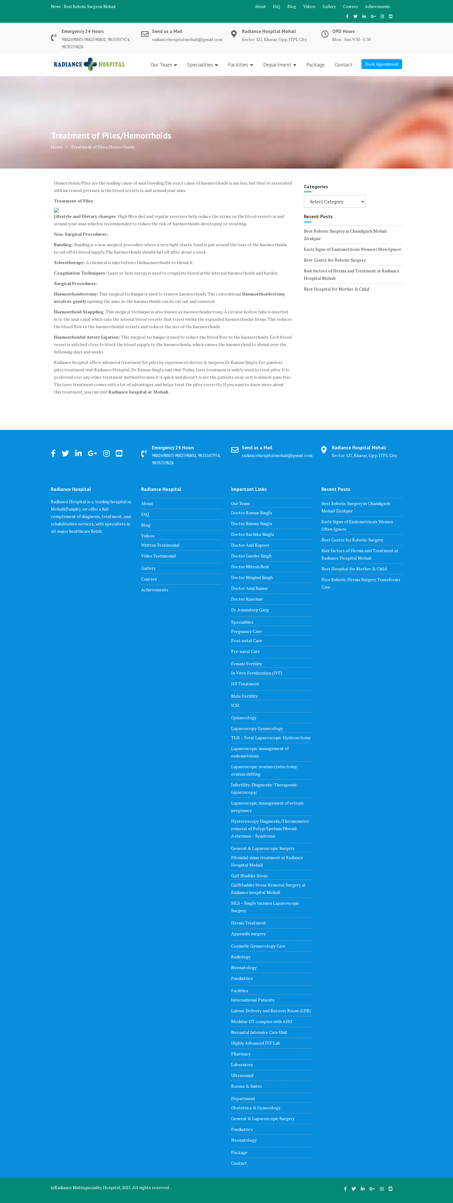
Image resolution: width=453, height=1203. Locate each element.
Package (315, 64)
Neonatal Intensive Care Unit (259, 1032)
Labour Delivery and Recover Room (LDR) (271, 1010)
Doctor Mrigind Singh (252, 577)
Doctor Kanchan (247, 599)
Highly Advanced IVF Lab (255, 1043)
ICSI (235, 705)
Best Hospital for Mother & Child (336, 289)
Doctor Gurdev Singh (251, 556)
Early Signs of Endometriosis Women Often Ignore (352, 249)
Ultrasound (242, 1075)
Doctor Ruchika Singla (252, 534)
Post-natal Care (246, 640)
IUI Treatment (245, 684)
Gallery (329, 6)
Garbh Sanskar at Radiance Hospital (95, 6)
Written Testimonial (160, 545)
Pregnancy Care (246, 631)
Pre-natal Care (245, 651)
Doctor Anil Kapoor (250, 545)
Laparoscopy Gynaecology (257, 728)
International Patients (252, 1000)
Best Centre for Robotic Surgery (335, 260)
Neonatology (244, 967)
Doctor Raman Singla (251, 513)
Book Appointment (381, 64)
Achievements (377, 6)
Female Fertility (246, 664)
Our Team (161, 64)
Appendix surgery (248, 933)
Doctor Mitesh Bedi (250, 566)
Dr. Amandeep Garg (250, 610)
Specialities (200, 64)
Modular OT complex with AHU (261, 1021)
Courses (350, 6)
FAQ (276, 6)
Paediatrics (242, 978)
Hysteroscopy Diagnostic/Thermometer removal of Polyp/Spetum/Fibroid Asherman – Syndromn (270, 828)
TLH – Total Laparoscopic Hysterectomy (271, 737)
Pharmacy (241, 1054)
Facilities (238, 64)
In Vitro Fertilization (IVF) (256, 673)
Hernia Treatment (248, 923)
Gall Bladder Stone (249, 876)
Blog (291, 6)
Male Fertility (244, 696)
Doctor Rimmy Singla (251, 523)
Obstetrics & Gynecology (255, 1108)
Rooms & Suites (246, 1086)
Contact (343, 64)
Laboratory (242, 1064)
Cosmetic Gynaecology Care (258, 946)
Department (277, 64)
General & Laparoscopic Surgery (263, 848)
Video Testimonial (158, 556)
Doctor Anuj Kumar (249, 588)
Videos (309, 6)
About (260, 6)
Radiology (241, 957)
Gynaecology (243, 717)
